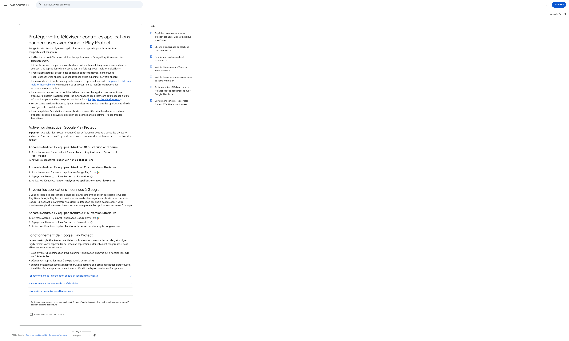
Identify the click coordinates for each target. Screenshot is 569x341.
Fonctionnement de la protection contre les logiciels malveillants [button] (63, 275)
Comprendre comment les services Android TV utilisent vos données (171, 103)
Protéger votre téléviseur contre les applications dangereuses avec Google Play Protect (173, 91)
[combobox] (93, 4)
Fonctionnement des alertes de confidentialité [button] (53, 283)
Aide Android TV (19, 5)
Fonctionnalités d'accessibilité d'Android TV (169, 59)
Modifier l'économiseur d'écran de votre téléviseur (171, 69)
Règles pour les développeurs (104, 99)
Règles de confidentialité (36, 335)
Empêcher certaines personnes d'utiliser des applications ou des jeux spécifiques (173, 37)
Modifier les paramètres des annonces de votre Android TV (173, 79)
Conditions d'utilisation (58, 335)
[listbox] (81, 335)
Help (152, 25)
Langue (78, 331)
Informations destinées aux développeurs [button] (50, 291)
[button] (5, 4)
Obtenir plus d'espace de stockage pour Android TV (172, 49)
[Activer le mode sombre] (94, 335)
